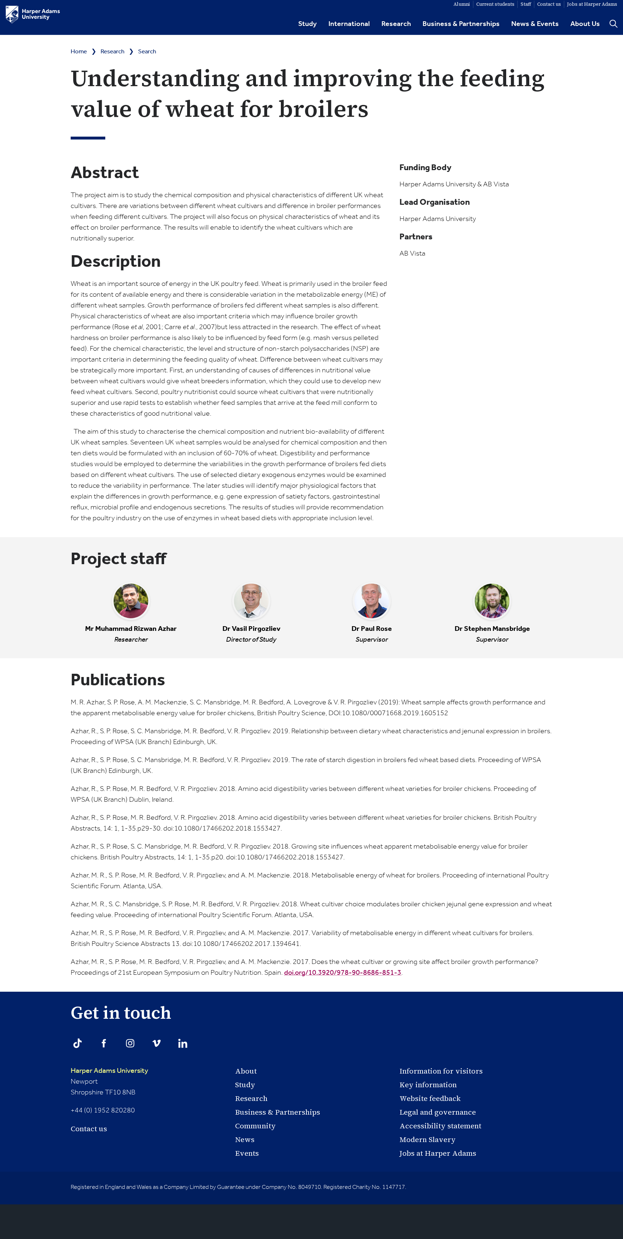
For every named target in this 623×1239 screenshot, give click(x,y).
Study (307, 24)
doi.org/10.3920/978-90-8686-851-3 (342, 973)
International (349, 24)
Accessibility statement (440, 1126)
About (246, 1071)
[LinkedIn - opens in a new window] (182, 1043)
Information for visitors (441, 1071)
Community (255, 1126)
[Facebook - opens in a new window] (104, 1043)
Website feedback (430, 1098)
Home (79, 52)
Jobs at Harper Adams (437, 1153)
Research (396, 24)
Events (247, 1153)
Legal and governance (437, 1112)
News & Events (535, 24)
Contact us (89, 1129)
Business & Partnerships (461, 24)
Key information (428, 1085)
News (245, 1139)
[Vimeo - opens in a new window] (156, 1043)
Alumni (462, 4)
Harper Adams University (109, 1071)
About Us (585, 24)
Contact (549, 4)
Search (147, 52)
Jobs (592, 4)
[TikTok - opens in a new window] (77, 1043)
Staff (526, 4)
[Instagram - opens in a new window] (130, 1043)
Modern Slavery (427, 1139)
